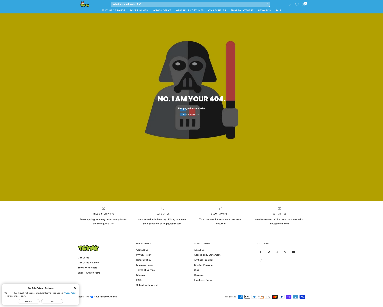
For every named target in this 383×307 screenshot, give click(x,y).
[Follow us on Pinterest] (285, 252)
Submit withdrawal (147, 285)
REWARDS (264, 10)
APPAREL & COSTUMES (189, 10)
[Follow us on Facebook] (261, 252)
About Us (199, 250)
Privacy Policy (143, 255)
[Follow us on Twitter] (269, 252)
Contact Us (142, 250)
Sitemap (141, 275)
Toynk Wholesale (87, 267)
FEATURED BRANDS (113, 10)
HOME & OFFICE (161, 10)
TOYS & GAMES (139, 10)
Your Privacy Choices (105, 296)
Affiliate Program (203, 260)
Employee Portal (203, 280)
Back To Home (191, 114)
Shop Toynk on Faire (89, 272)
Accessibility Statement (207, 255)
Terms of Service (145, 270)
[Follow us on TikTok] (261, 260)
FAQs (139, 280)
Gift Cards (83, 257)
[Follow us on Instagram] (277, 252)
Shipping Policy (144, 265)
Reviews (198, 275)
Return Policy (143, 260)
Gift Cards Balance (88, 262)
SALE (278, 10)
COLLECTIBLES (217, 10)
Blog (196, 270)
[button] (303, 4)
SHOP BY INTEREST (242, 10)
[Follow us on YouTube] (293, 252)
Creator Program (203, 265)
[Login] (290, 4)
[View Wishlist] (296, 4)
